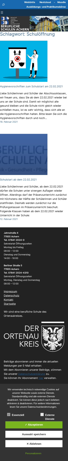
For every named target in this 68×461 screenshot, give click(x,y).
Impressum (10, 291)
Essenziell (18, 415)
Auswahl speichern (34, 434)
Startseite (10, 303)
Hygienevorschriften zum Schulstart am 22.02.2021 (31, 86)
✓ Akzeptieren (34, 424)
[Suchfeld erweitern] (3, 4)
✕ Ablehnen (34, 443)
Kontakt (8, 299)
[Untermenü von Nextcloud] (54, 2)
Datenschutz (11, 295)
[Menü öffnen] (2, 12)
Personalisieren (33, 453)
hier (41, 378)
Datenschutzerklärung (31, 373)
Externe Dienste (50, 415)
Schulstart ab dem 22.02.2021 (18, 179)
